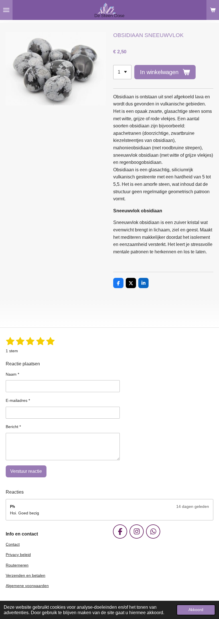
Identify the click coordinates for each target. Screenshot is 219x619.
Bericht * (13, 426)
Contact (13, 544)
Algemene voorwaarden (27, 585)
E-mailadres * (18, 400)
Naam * (12, 374)
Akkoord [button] (195, 609)
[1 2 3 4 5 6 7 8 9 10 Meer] (122, 72)
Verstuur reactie (26, 471)
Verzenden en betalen (25, 575)
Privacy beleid (18, 554)
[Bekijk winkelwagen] (212, 10)
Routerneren (17, 565)
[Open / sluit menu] (6, 10)
